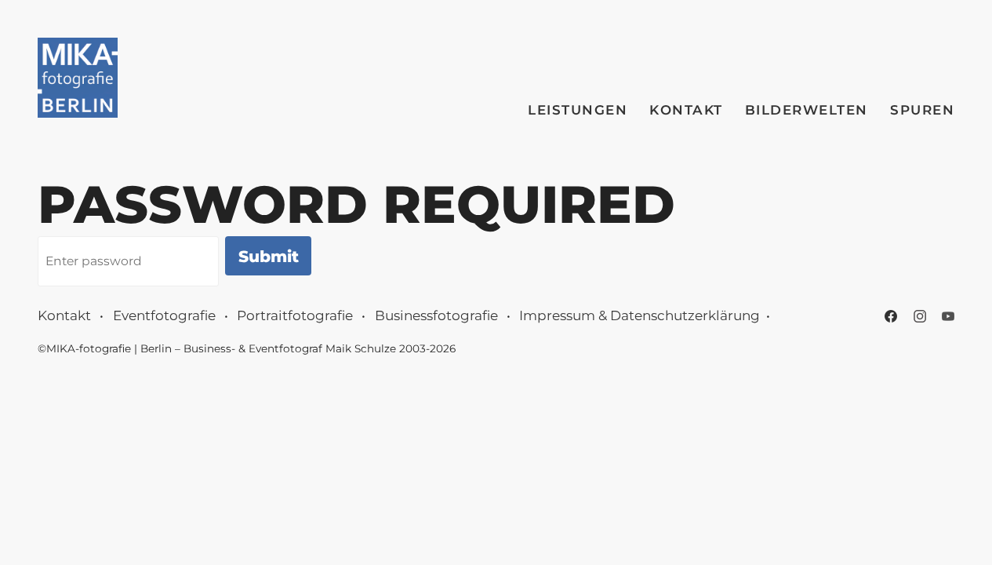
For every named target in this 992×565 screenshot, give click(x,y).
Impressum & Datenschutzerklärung (639, 315)
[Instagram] (920, 316)
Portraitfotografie (295, 315)
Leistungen (577, 110)
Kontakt (686, 110)
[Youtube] (948, 316)
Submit (268, 256)
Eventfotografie (164, 315)
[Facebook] (891, 316)
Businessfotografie (436, 315)
